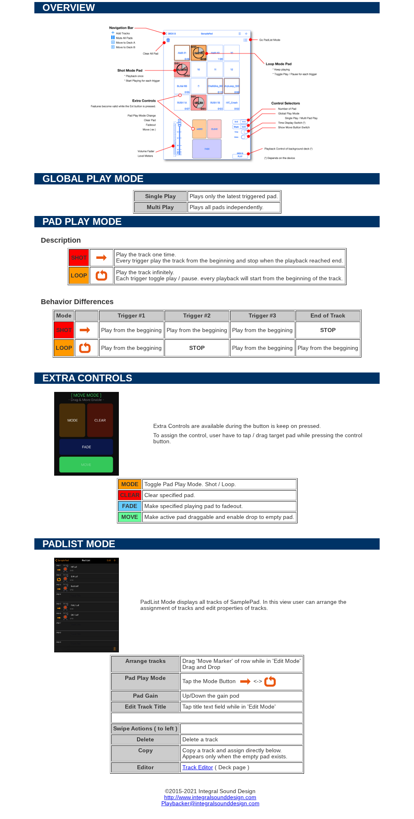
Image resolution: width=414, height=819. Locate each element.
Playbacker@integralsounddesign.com (210, 803)
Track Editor (197, 767)
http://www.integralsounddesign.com (210, 797)
